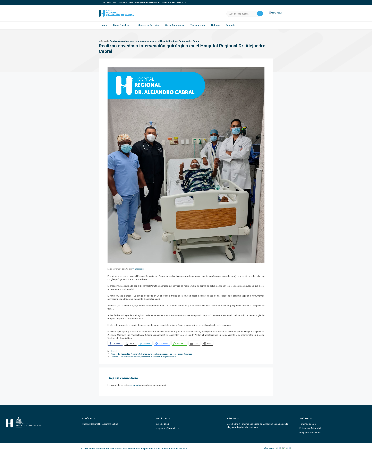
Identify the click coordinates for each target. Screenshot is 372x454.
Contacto (230, 25)
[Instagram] (283, 448)
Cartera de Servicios (148, 25)
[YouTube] (290, 448)
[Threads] (286, 448)
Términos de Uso (307, 424)
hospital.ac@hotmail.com (168, 428)
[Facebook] (276, 448)
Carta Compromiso (175, 25)
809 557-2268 (162, 424)
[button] (275, 12)
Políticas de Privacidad (310, 428)
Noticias (215, 25)
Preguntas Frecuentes (310, 432)
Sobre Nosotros (121, 25)
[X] (280, 448)
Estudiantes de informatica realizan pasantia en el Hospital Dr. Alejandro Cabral (144, 357)
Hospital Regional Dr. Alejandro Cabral (100, 424)
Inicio (104, 25)
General (104, 41)
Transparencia (197, 25)
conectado (134, 385)
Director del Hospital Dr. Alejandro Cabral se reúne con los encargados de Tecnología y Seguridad (151, 354)
